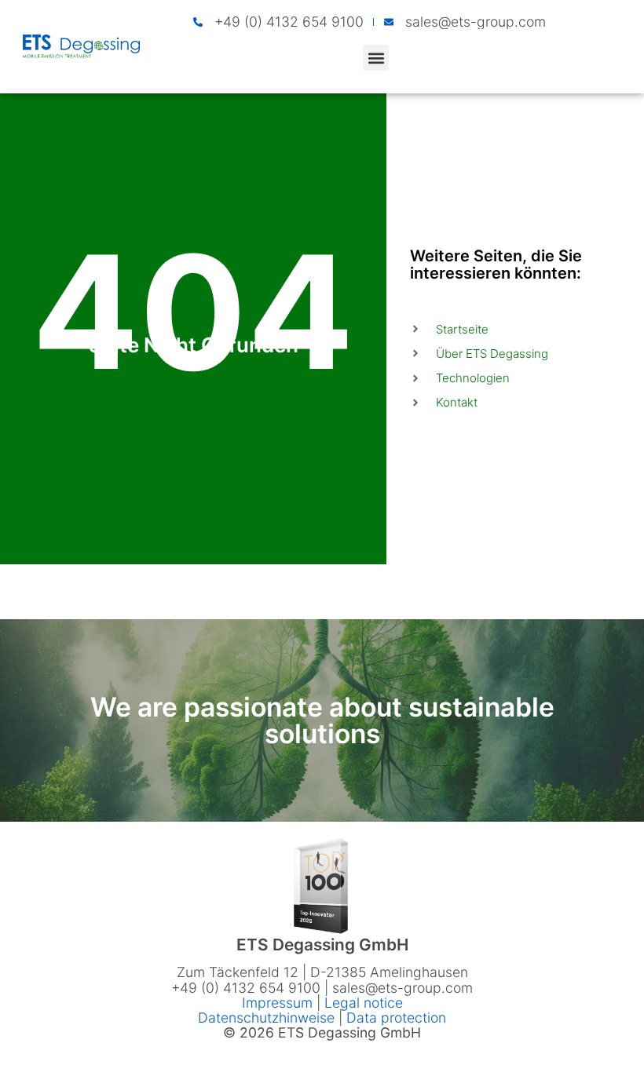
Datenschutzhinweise (266, 1017)
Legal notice (363, 1002)
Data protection (396, 1017)
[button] (376, 58)
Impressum (279, 1002)
